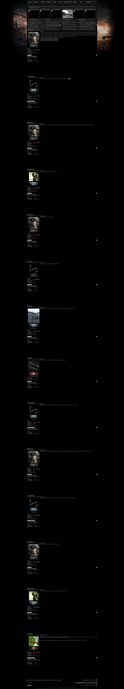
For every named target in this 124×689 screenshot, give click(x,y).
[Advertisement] (68, 67)
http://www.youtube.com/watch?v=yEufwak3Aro (49, 40)
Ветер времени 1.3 (66, 21)
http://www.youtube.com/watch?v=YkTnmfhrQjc (49, 38)
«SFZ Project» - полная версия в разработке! (88, 24)
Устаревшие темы (37, 680)
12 (33, 333)
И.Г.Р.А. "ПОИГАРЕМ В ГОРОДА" (35, 23)
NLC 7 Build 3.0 (66, 23)
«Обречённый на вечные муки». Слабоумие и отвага (56, 26)
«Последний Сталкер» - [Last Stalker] (70, 29)
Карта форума (75, 688)
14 (46, 635)
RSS (80, 688)
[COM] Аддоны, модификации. (69, 27)
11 (44, 496)
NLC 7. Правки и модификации (35, 29)
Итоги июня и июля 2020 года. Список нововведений (56, 24)
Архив (31, 680)
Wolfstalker (55, 687)
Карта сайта (69, 688)
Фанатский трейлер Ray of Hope (52, 29)
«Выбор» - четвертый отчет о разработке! (88, 23)
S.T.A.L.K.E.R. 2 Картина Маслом (52, 23)
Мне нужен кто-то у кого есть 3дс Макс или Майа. (51, 680)
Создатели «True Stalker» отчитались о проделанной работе (91, 29)
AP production (67, 687)
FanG (63, 687)
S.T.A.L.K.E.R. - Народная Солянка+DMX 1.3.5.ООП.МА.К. (73, 26)
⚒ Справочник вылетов (33, 27)
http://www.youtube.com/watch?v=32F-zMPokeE (49, 39)
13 (44, 589)
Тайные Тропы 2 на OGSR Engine (35, 21)
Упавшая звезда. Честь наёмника (69, 24)
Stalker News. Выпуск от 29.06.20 (86, 26)
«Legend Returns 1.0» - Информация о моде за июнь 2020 (91, 27)
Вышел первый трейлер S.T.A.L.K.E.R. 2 (87, 21)
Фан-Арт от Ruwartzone (50, 27)
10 (44, 450)
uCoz (86, 688)
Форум (28, 25)
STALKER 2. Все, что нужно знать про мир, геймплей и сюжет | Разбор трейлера (61, 21)
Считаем (31, 24)
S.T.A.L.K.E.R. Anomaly (33, 26)
